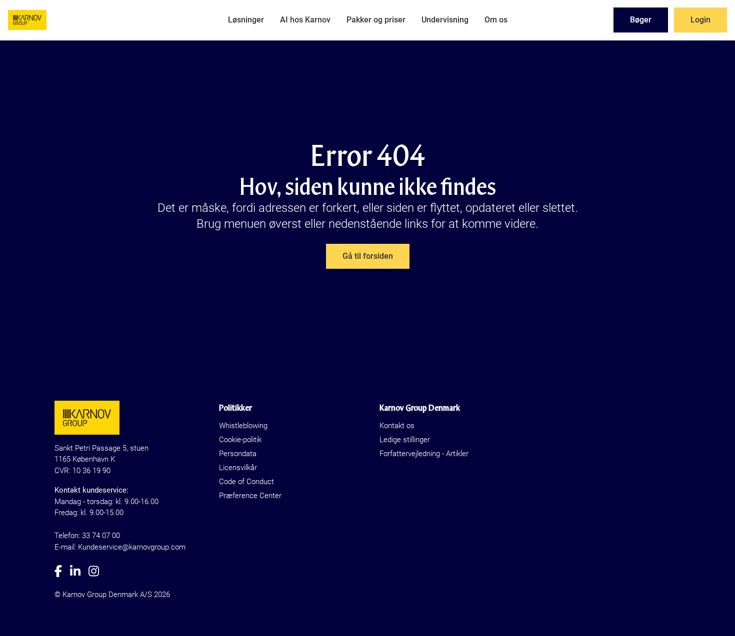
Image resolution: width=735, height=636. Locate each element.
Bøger (641, 19)
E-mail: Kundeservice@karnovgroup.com (120, 547)
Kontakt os (397, 425)
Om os (496, 19)
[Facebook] (62, 571)
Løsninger (246, 19)
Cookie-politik (240, 439)
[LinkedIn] (79, 571)
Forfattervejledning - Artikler (424, 453)
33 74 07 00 (101, 535)
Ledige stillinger (405, 439)
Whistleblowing (243, 425)
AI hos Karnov (305, 19)
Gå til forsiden (367, 256)
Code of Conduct (246, 481)
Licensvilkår (238, 467)
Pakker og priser (376, 19)
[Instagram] (97, 571)
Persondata (237, 453)
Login (700, 19)
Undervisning (445, 19)
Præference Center (250, 495)
